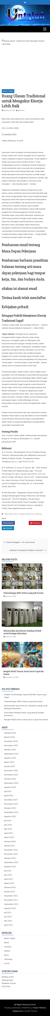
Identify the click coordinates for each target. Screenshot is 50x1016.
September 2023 (11, 812)
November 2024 (11, 774)
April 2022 (8, 879)
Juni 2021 (8, 916)
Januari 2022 (9, 891)
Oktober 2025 (10, 749)
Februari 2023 (10, 841)
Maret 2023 (9, 837)
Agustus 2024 (10, 787)
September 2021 (11, 904)
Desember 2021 (11, 896)
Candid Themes (30, 1011)
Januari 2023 (9, 845)
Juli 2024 (7, 791)
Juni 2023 (8, 825)
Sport (33, 514)
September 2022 (11, 862)
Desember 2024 (11, 770)
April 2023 (8, 833)
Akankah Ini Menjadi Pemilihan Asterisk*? (26, 550)
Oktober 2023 (10, 808)
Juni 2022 (8, 875)
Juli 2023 (7, 820)
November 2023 (11, 804)
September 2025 (11, 754)
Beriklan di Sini (8, 977)
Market (27, 514)
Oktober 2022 (10, 858)
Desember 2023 (11, 800)
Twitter (22, 523)
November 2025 (11, 745)
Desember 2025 (11, 741)
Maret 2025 (9, 762)
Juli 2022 (7, 870)
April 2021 (8, 925)
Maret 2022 (9, 883)
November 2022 (11, 854)
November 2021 (11, 900)
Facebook (9, 523)
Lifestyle (22, 514)
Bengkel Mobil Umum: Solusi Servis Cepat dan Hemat (26, 719)
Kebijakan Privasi (9, 983)
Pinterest (36, 523)
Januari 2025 (9, 766)
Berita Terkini (8, 91)
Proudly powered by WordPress (17, 1007)
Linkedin (8, 528)
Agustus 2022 (10, 866)
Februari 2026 (10, 733)
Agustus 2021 (10, 908)
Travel (6, 963)
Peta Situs (6, 986)
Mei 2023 (8, 829)
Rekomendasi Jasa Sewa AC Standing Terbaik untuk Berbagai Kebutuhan (22, 632)
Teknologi (38, 514)
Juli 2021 (7, 912)
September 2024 (11, 783)
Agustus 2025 (10, 758)
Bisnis (16, 514)
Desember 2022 (11, 850)
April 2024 (8, 795)
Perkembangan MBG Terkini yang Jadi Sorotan (23, 593)
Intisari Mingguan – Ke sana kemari (20, 542)
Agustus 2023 (10, 816)
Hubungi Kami (7, 980)
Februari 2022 (10, 887)
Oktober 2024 (10, 779)
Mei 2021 (8, 921)
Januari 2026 (9, 737)
